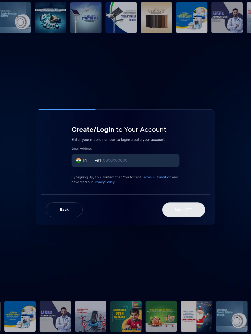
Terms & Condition (156, 177)
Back (64, 209)
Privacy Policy (104, 182)
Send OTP (184, 209)
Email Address (82, 148)
